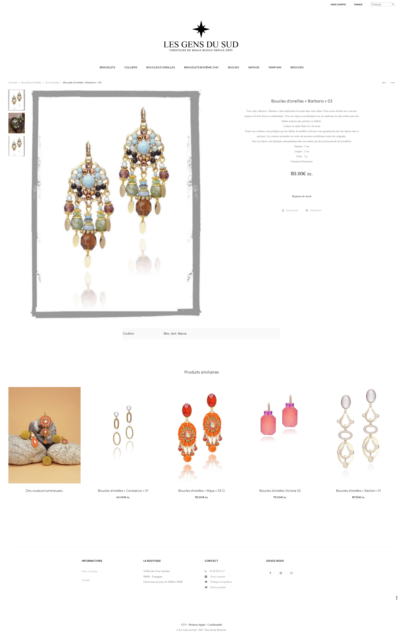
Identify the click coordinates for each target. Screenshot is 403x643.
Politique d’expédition (221, 581)
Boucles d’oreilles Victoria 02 (280, 491)
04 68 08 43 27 (217, 571)
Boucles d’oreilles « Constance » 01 (123, 491)
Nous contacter (217, 576)
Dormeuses (52, 82)
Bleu (166, 333)
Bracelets (107, 67)
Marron (182, 333)
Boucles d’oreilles (160, 67)
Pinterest (316, 210)
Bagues (233, 67)
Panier (358, 4)
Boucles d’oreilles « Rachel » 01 (358, 491)
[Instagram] (291, 573)
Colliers (130, 67)
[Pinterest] (281, 573)
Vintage (253, 67)
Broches (297, 67)
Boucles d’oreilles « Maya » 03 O (201, 491)
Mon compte (338, 4)
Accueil (12, 82)
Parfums (275, 67)
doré (173, 333)
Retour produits (218, 587)
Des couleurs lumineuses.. (45, 491)
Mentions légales (197, 624)
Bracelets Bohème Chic (201, 67)
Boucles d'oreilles (31, 82)
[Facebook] (270, 573)
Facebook (292, 210)
